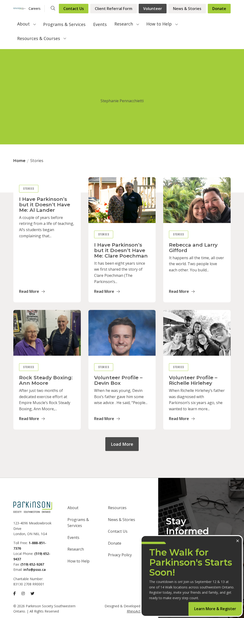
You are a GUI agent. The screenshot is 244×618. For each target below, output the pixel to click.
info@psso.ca (34, 569)
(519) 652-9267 (32, 564)
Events (100, 24)
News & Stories (187, 8)
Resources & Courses (38, 38)
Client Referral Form (113, 8)
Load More (122, 444)
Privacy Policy (120, 554)
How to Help (159, 24)
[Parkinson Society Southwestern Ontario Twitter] (32, 593)
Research (123, 24)
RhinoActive (136, 611)
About (23, 24)
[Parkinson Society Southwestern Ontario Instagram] (23, 593)
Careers (35, 8)
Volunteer (152, 8)
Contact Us (73, 8)
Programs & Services (64, 24)
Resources (117, 507)
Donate (219, 8)
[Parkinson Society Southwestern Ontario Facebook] (14, 593)
